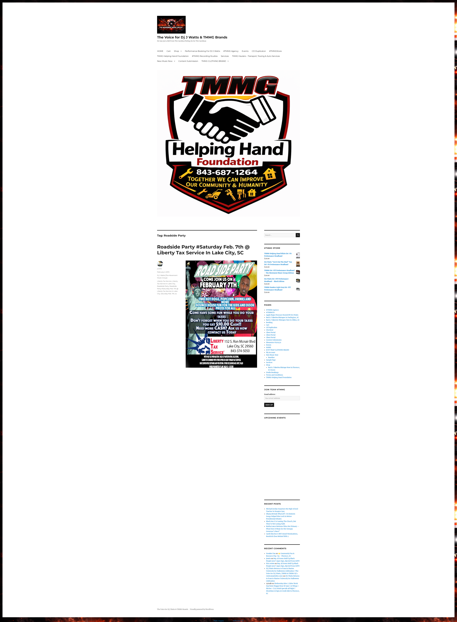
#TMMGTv (270, 312)
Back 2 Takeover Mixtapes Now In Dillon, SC (282, 320)
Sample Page (271, 360)
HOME (160, 51)
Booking (269, 322)
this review (270, 563)
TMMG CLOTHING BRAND (213, 61)
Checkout (269, 330)
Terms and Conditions (274, 375)
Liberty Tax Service (164, 281)
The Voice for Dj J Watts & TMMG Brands (192, 37)
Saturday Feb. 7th (167, 294)
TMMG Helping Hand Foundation (173, 56)
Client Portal (270, 332)
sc (176, 294)
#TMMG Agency (230, 51)
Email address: (270, 394)
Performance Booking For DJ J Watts (202, 51)
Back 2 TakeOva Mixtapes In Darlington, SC (282, 317)
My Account (270, 352)
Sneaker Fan (271, 553)
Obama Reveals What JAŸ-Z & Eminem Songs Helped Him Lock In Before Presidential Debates (280, 516)
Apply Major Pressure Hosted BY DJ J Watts (282, 315)
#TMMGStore (275, 51)
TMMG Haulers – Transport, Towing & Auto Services (256, 56)
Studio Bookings (272, 372)
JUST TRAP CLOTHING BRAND (277, 350)
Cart (169, 51)
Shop (176, 51)
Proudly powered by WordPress (202, 609)
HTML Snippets (219, 621)
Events (245, 51)
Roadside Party (163, 286)
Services (225, 56)
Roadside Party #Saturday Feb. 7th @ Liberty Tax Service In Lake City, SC (203, 250)
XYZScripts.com (238, 621)
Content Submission (188, 61)
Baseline (271, 357)
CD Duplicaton (259, 51)
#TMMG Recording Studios (205, 56)
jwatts (159, 269)
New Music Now (164, 61)
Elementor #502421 (273, 342)
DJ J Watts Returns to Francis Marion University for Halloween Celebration (282, 578)
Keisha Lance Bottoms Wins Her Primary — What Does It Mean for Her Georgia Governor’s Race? (282, 528)
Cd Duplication (271, 327)
